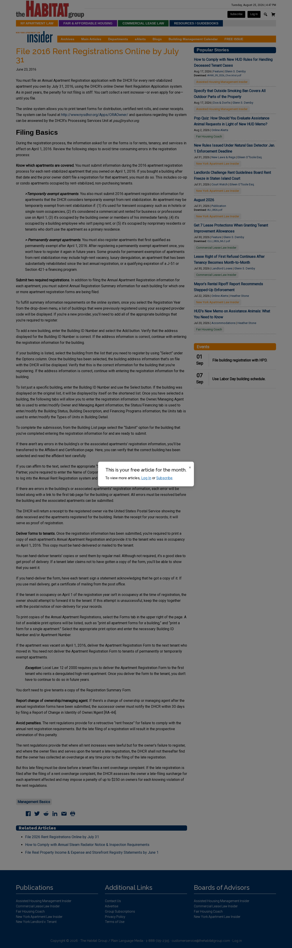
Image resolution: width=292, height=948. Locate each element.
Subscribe (164, 478)
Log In (146, 478)
